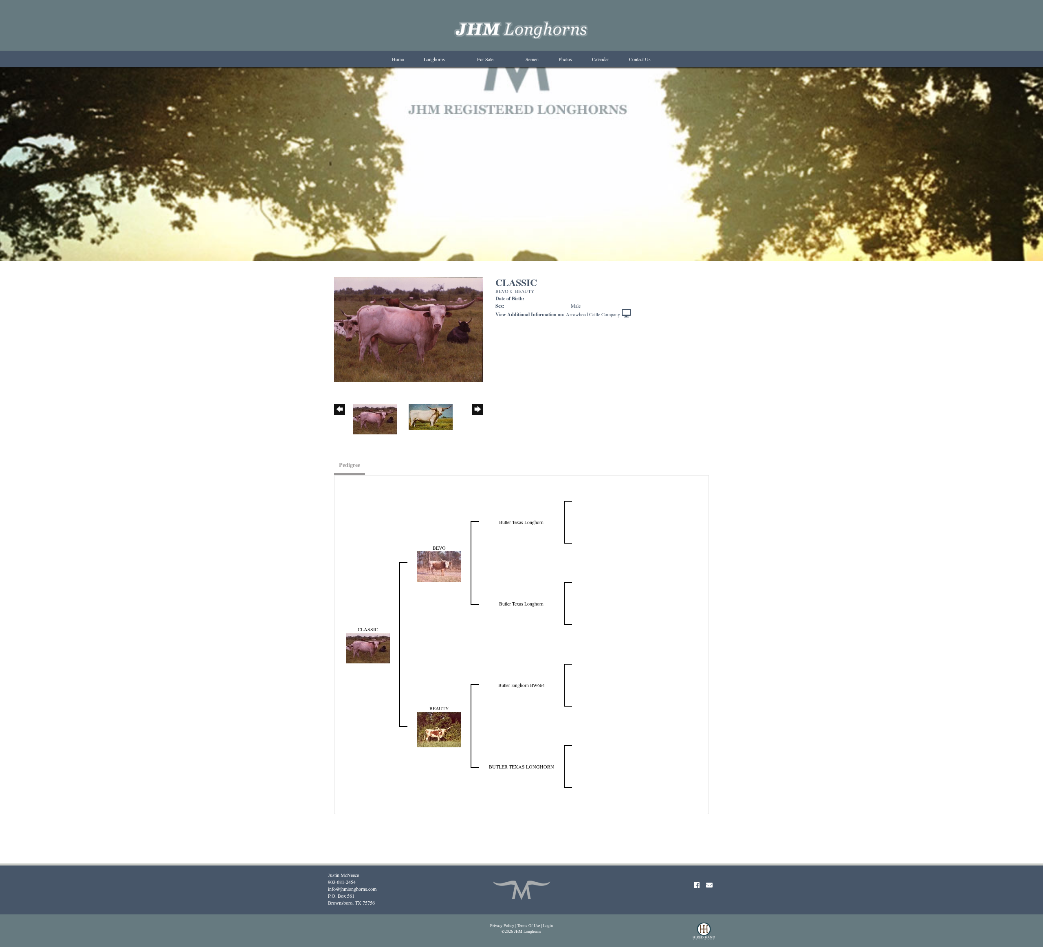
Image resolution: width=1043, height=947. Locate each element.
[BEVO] (439, 565)
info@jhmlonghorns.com (352, 888)
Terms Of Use (528, 925)
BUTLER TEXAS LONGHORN (521, 766)
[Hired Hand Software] (704, 935)
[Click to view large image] (408, 328)
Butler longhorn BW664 (521, 685)
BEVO (501, 291)
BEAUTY (525, 291)
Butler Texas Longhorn (521, 522)
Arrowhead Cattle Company (593, 314)
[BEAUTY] (439, 728)
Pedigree (349, 464)
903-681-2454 (342, 882)
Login (548, 925)
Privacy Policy (502, 925)
